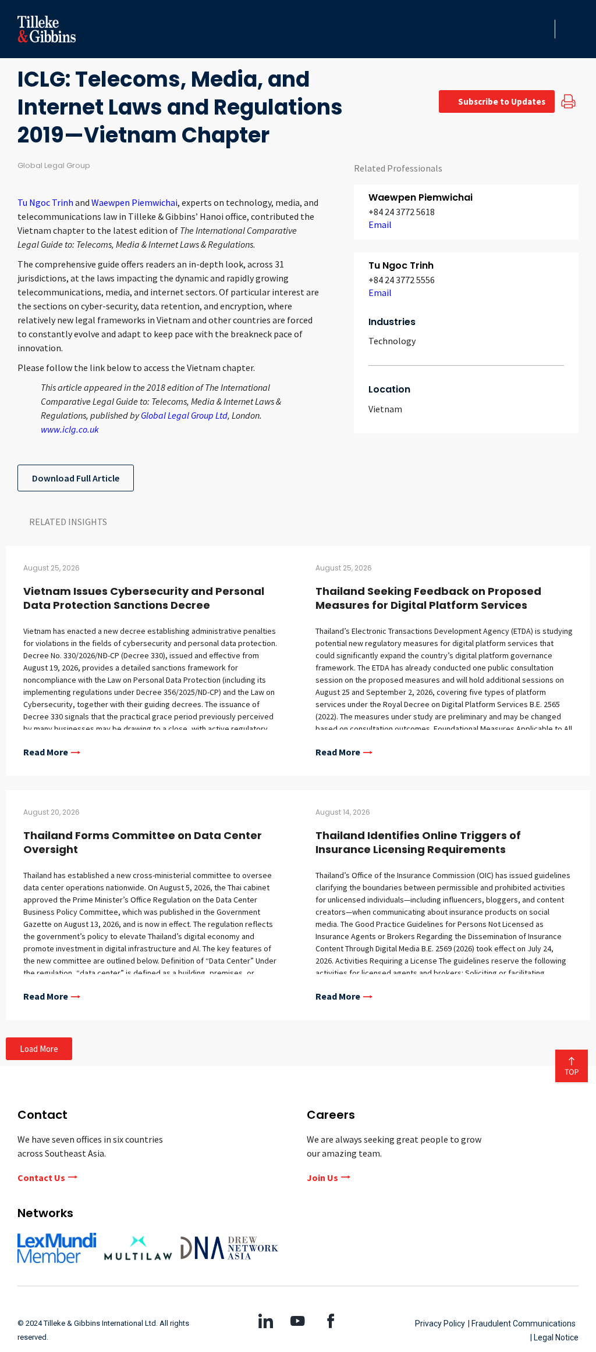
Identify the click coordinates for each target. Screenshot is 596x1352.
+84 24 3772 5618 (401, 211)
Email (380, 224)
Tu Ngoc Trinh (46, 202)
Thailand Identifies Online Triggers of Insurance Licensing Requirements (418, 842)
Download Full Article (75, 478)
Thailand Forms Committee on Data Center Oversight (142, 842)
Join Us (322, 1177)
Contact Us (41, 1177)
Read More (45, 752)
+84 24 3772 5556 (401, 280)
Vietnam (385, 409)
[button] (542, 29)
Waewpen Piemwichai (134, 202)
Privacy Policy (440, 1323)
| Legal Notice (554, 1337)
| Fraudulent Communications (522, 1323)
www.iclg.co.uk (70, 429)
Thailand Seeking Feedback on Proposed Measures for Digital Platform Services (428, 598)
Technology (392, 341)
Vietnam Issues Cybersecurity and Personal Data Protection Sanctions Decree (143, 598)
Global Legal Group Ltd (184, 415)
